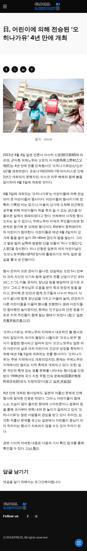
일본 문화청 (61, 381)
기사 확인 (32, 448)
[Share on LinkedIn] (23, 69)
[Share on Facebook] (6, 69)
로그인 (39, 482)
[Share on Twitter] (15, 69)
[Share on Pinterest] (32, 69)
